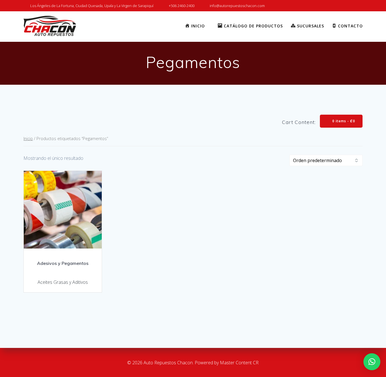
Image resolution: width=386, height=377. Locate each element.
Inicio (28, 138)
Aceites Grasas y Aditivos (63, 282)
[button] (371, 361)
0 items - (343, 121)
